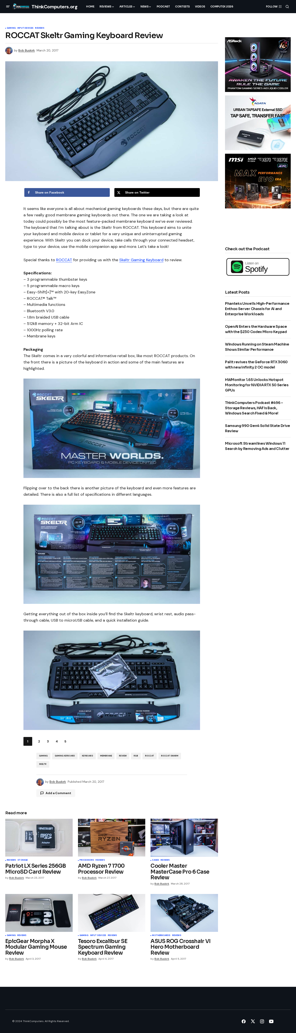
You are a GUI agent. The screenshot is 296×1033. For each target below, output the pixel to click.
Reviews (39, 28)
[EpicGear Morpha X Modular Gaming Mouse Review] (39, 913)
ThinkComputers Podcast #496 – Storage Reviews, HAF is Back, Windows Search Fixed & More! (254, 408)
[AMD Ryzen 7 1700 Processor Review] (111, 838)
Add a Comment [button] (58, 793)
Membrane (106, 755)
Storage (23, 860)
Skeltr (43, 764)
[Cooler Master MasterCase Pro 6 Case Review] (184, 838)
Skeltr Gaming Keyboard (141, 260)
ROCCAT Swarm (169, 755)
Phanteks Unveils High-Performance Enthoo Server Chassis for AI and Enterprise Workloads (257, 308)
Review (123, 755)
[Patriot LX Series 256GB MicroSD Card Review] (39, 838)
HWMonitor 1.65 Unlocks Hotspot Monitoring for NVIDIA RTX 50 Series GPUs (257, 385)
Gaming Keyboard (65, 755)
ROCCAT (64, 260)
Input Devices (25, 28)
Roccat (149, 755)
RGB (136, 755)
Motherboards (161, 935)
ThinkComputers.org (54, 7)
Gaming (11, 28)
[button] (8, 6)
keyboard (87, 755)
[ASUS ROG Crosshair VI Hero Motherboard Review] (184, 913)
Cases (155, 860)
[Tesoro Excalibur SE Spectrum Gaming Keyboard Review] (111, 913)
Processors (87, 860)
